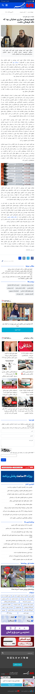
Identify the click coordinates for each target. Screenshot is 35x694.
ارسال (3, 460)
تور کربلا (22, 599)
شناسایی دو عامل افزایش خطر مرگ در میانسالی (20, 497)
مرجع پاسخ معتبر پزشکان (10, 602)
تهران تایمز (26, 613)
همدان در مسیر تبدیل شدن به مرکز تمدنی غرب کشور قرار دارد (17, 515)
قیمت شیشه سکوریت (21, 596)
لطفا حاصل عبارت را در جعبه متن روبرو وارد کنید (22, 453)
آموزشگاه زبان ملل (28, 610)
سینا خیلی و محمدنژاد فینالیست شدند (23, 553)
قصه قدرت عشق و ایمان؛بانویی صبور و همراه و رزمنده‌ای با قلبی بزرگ (17, 274)
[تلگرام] (27, 658)
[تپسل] (2, 301)
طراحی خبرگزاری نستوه (26, 691)
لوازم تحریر (31, 596)
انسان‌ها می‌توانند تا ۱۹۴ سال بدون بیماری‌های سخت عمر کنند (17, 511)
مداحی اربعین (5, 599)
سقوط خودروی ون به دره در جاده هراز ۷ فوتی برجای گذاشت (18, 544)
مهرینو (3, 610)
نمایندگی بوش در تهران (7, 607)
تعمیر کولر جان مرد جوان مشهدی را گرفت (22, 559)
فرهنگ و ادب (30, 12)
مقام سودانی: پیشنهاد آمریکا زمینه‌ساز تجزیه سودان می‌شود (18, 508)
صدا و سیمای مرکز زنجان (27, 285)
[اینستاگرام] (21, 658)
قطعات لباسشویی (6, 604)
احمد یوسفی (10, 288)
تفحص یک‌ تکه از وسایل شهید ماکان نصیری (21, 525)
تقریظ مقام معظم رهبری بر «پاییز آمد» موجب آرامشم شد (18, 271)
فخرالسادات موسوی (13, 291)
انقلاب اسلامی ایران (20, 288)
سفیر (13, 596)
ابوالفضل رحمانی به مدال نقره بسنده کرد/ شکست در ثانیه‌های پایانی (17, 548)
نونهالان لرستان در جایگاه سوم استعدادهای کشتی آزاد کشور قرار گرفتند (17, 536)
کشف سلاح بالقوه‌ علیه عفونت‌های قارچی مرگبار (21, 501)
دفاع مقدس (30, 288)
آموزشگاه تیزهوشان (28, 607)
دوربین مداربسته (27, 602)
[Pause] (4, 319)
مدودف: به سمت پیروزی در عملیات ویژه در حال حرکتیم (19, 528)
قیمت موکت (30, 599)
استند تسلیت (14, 599)
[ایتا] (8, 658)
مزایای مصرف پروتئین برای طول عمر (23, 504)
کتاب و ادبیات (22, 12)
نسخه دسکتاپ (17, 665)
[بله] (24, 658)
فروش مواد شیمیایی (28, 604)
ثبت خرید (17, 330)
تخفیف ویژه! (11, 685)
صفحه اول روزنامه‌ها (27, 563)
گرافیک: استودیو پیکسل (13, 691)
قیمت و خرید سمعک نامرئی (14, 610)
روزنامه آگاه (9, 613)
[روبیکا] (16, 658)
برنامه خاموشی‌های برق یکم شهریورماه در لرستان (20, 556)
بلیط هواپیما (18, 607)
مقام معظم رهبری (12, 217)
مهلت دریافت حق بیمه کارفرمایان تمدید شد (21, 532)
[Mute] (6, 319)
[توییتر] (19, 658)
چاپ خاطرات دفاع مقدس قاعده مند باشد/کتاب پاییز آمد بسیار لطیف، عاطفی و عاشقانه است (17, 277)
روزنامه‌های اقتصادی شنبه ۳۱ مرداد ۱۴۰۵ (22, 589)
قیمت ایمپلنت (16, 604)
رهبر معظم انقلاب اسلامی (27, 291)
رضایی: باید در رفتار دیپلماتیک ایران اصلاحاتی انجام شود (19, 541)
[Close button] (34, 677)
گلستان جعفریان (29, 294)
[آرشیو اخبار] (11, 658)
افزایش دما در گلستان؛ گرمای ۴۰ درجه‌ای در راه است (19, 487)
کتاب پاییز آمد (20, 294)
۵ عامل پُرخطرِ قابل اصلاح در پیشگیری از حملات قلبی (19, 491)
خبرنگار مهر (15, 62)
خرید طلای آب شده (6, 596)
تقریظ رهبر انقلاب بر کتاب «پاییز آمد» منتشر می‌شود (20, 269)
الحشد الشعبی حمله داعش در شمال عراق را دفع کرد (19, 494)
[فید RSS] (13, 658)
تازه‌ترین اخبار (29, 484)
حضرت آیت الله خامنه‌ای (13, 285)
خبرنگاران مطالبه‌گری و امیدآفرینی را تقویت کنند (21, 518)
